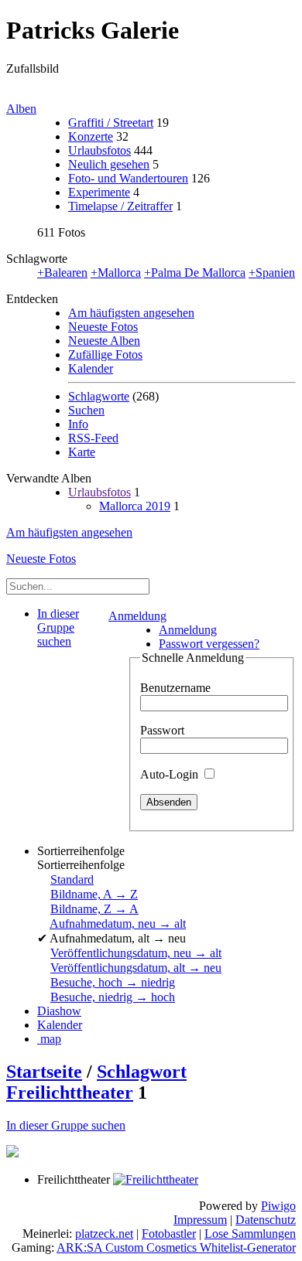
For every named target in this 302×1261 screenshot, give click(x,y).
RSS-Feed (93, 438)
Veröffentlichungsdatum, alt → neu (135, 967)
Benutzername (175, 687)
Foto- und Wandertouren (128, 178)
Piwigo (278, 1205)
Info (78, 424)
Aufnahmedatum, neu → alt (118, 923)
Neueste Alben (104, 340)
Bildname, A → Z (94, 894)
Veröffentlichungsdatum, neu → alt (135, 952)
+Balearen (62, 272)
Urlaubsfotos (99, 150)
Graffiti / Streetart (110, 122)
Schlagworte (98, 396)
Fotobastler (169, 1233)
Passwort (162, 730)
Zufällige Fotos (105, 354)
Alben (21, 108)
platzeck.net (104, 1233)
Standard (72, 879)
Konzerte (90, 136)
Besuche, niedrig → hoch (112, 997)
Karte (81, 451)
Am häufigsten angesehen (131, 312)
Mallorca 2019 (134, 506)
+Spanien (272, 272)
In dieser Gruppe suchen (65, 1125)
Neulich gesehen (108, 164)
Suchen (86, 410)
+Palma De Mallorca (194, 272)
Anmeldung (137, 615)
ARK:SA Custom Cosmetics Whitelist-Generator (176, 1247)
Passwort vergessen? (209, 643)
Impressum (200, 1219)
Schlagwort (142, 1072)
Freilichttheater (69, 1092)
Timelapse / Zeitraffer (120, 206)
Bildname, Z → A (94, 908)
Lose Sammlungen (250, 1233)
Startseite (44, 1072)
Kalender (90, 368)
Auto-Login (170, 774)
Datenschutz (265, 1219)
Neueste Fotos (103, 326)
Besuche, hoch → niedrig (112, 982)
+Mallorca (116, 272)
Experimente (99, 192)
